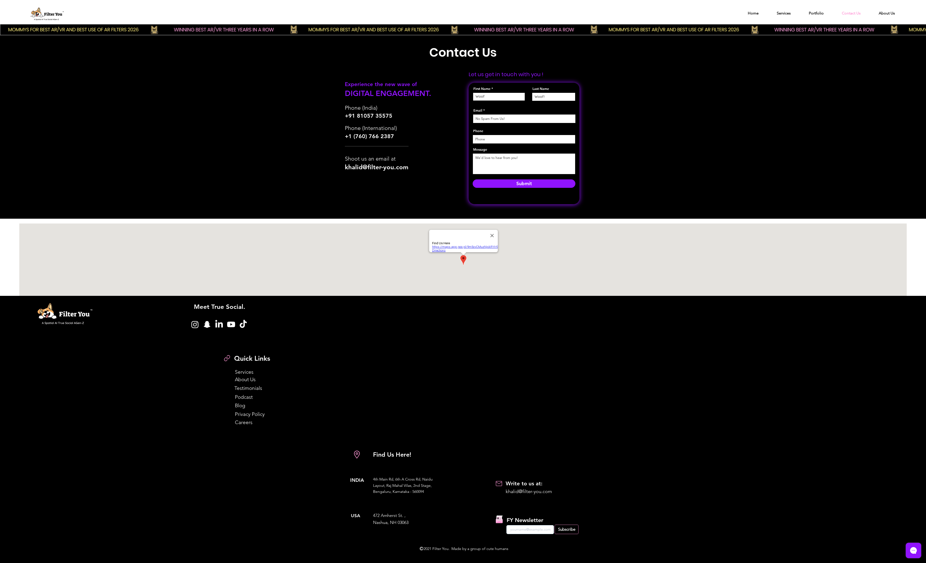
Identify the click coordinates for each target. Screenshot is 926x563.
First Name (481, 88)
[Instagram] (195, 324)
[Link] (227, 358)
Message (480, 149)
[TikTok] (243, 324)
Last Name (540, 88)
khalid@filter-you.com (377, 167)
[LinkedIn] (219, 324)
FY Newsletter (525, 520)
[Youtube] (231, 324)
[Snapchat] (207, 324)
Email (477, 110)
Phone (478, 131)
